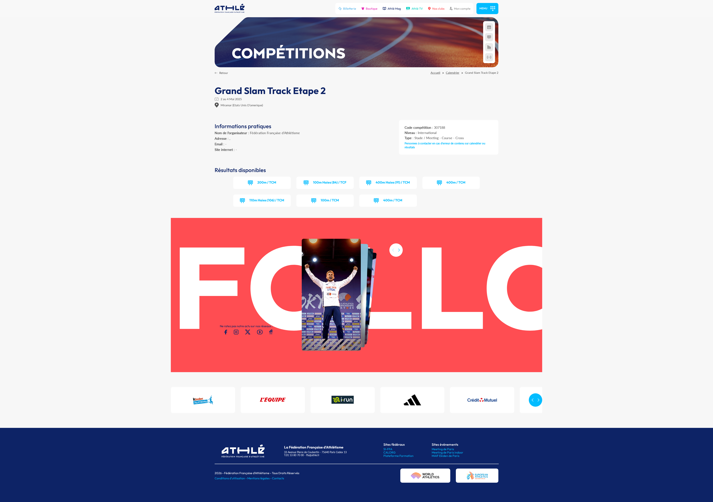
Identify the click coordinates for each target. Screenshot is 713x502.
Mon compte (462, 8)
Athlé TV (417, 8)
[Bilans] (489, 47)
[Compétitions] (489, 27)
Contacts (278, 478)
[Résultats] (489, 37)
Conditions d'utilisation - (231, 478)
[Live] (489, 57)
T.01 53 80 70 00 (294, 455)
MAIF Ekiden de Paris (445, 456)
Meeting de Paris (443, 449)
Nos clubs (438, 8)
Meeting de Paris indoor (447, 452)
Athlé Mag (394, 8)
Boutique (371, 8)
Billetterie (349, 8)
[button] (399, 250)
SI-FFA (387, 449)
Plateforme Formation (398, 456)
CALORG (389, 452)
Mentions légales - (259, 478)
